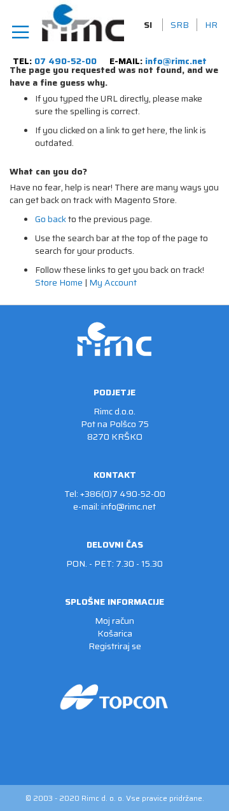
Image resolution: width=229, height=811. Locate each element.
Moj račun (114, 621)
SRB (179, 25)
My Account (113, 282)
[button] (149, 24)
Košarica (114, 633)
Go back (50, 219)
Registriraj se (114, 646)
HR (211, 25)
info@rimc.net (176, 61)
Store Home (59, 282)
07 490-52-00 (65, 61)
